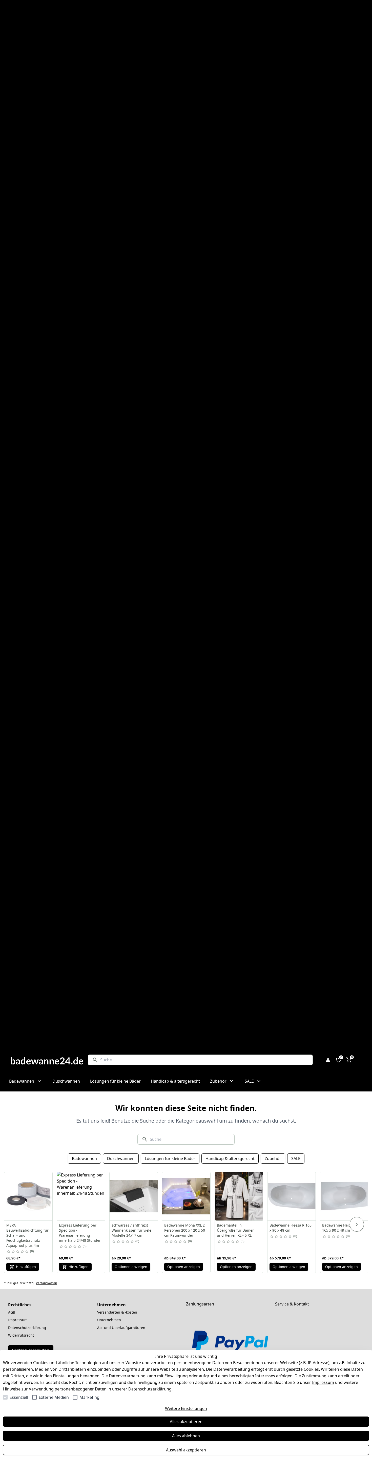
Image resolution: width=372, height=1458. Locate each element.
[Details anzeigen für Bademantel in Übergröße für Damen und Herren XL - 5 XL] (239, 1196)
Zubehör (273, 1158)
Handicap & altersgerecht (230, 1158)
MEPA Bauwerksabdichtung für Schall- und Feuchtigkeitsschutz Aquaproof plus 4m (27, 1235)
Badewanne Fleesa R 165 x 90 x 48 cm (291, 1228)
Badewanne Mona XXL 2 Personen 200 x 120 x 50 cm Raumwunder (184, 1230)
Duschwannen (121, 1158)
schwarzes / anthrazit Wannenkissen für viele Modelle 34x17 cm (131, 1230)
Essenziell (19, 1397)
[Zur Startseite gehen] (47, 1060)
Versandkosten (46, 1283)
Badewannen (84, 1158)
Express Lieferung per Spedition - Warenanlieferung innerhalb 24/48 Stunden (80, 1233)
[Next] (357, 1224)
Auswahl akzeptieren (186, 1450)
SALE (295, 1158)
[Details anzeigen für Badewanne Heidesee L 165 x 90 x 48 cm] (344, 1196)
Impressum (323, 1382)
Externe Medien (54, 1397)
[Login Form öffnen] (328, 1060)
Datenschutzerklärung (150, 1389)
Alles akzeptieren (186, 1421)
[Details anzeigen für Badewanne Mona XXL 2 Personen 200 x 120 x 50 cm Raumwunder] (186, 1196)
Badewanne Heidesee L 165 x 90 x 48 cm (342, 1228)
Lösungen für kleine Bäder (170, 1158)
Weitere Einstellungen (186, 1408)
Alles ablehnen (186, 1436)
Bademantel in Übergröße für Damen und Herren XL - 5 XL (236, 1230)
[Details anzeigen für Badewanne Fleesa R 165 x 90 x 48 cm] (291, 1196)
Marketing (89, 1397)
